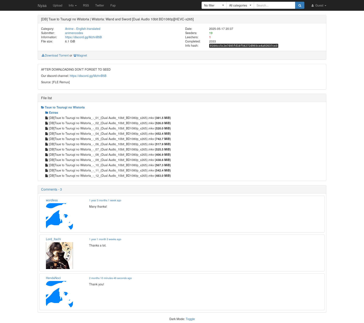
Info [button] (72, 5)
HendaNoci (53, 278)
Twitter (99, 5)
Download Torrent (57, 55)
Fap (113, 5)
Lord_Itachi (53, 239)
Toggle (190, 319)
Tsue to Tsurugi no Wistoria (65, 107)
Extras (53, 112)
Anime (69, 28)
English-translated (88, 28)
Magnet (82, 55)
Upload (57, 5)
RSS (86, 5)
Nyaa (42, 5)
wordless (52, 200)
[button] (214, 5)
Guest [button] (319, 5)
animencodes (74, 33)
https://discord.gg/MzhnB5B (83, 37)
